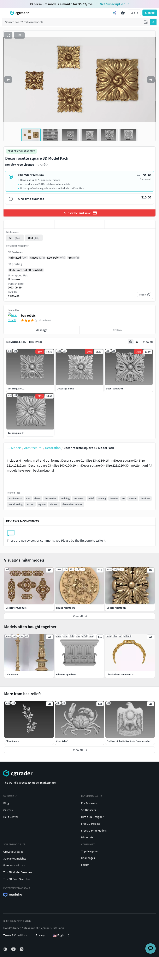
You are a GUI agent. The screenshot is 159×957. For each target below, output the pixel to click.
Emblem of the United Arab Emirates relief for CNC (133, 741)
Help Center (10, 817)
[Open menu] (5, 13)
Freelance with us (14, 865)
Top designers (89, 851)
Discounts (87, 837)
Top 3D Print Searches (16, 879)
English (59, 935)
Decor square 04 (15, 432)
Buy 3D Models (89, 795)
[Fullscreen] (8, 35)
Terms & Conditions (15, 935)
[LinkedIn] (5, 949)
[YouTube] (14, 949)
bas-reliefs (28, 315)
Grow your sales (13, 852)
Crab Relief (61, 741)
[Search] (153, 22)
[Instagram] (22, 949)
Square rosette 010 (116, 607)
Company (8, 795)
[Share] (130, 224)
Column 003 (12, 674)
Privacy (40, 935)
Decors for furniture (16, 607)
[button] (145, 22)
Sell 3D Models (12, 844)
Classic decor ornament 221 (121, 674)
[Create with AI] (114, 13)
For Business (89, 803)
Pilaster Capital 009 (66, 674)
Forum (85, 865)
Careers (8, 810)
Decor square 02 (65, 388)
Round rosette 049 (65, 607)
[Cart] (122, 13)
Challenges (88, 858)
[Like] (29, 224)
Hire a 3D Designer (92, 817)
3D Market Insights (14, 858)
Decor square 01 (15, 388)
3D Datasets (88, 810)
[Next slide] (151, 79)
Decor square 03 (114, 388)
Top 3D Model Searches (17, 872)
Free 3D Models (90, 824)
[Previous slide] (8, 79)
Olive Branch (12, 741)
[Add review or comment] (151, 521)
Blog (6, 803)
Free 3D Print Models (94, 830)
